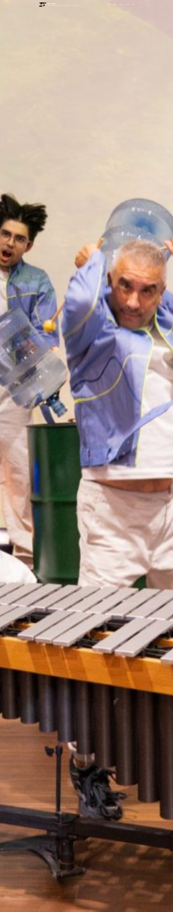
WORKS (121, 4)
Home (108, 4)
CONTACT (128, 4)
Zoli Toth (52, 4)
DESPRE (115, 4)
